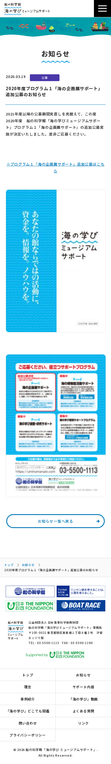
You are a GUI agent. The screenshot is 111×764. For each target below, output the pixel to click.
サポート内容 (83, 686)
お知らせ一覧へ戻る (55, 521)
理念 (28, 686)
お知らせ (28, 565)
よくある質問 (83, 710)
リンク (83, 723)
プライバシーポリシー (27, 735)
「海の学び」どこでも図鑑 (28, 710)
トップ (8, 565)
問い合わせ (28, 723)
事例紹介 (27, 699)
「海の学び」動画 (83, 699)
